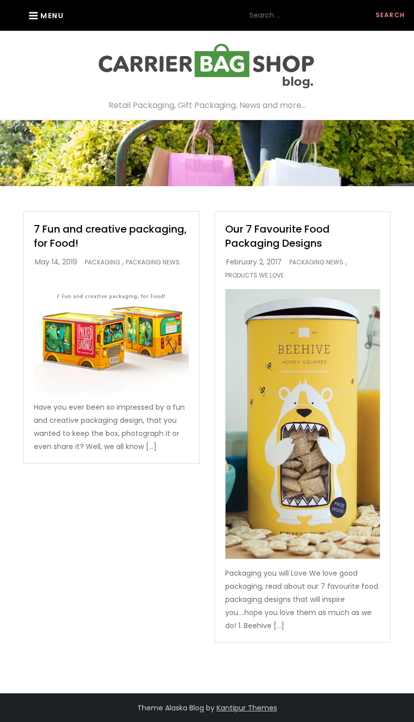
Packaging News (153, 262)
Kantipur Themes (247, 708)
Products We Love (254, 275)
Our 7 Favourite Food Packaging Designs (277, 236)
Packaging (102, 262)
